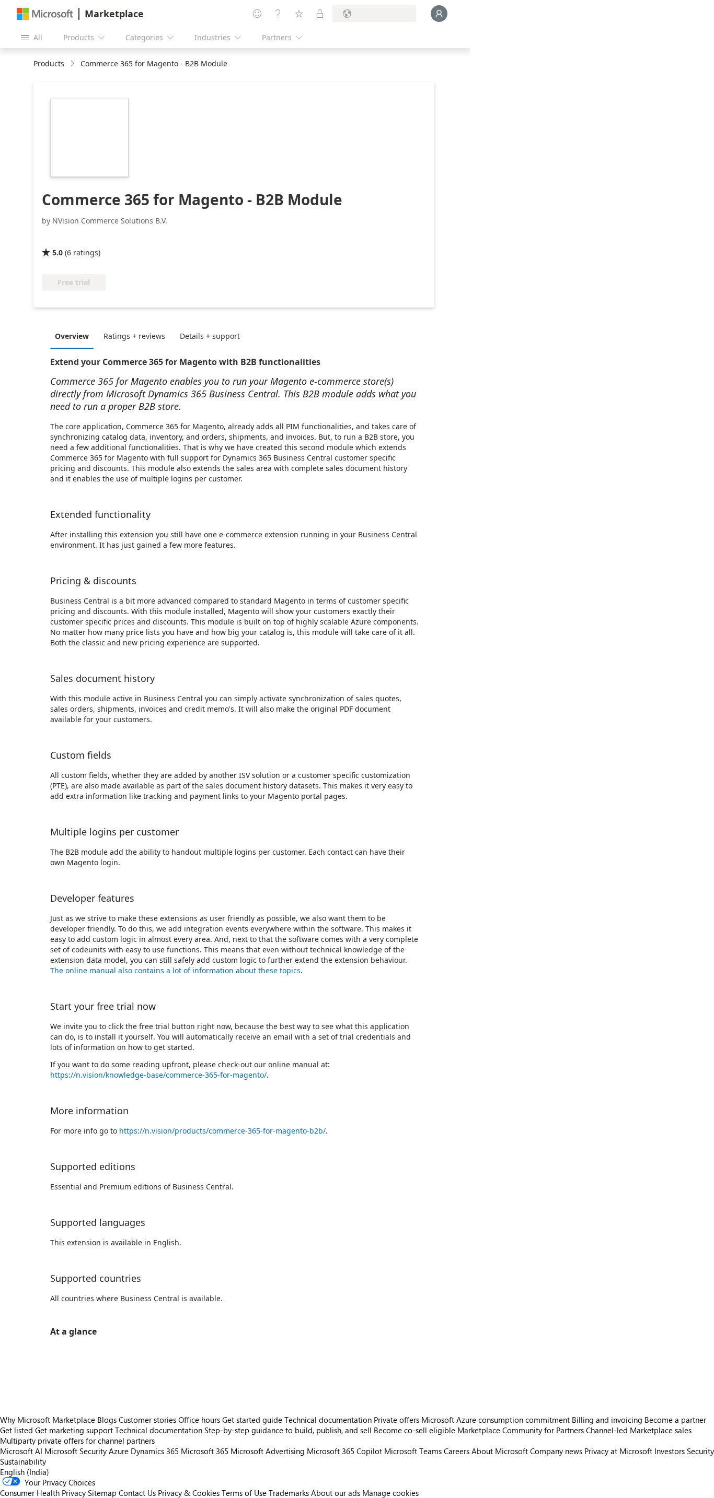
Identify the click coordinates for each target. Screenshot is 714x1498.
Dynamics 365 (155, 1451)
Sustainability (23, 1461)
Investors (669, 1451)
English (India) (24, 1472)
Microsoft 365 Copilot (344, 1451)
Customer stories (147, 1419)
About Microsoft (499, 1451)
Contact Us (137, 1493)
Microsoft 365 (204, 1451)
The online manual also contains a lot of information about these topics (175, 970)
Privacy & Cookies (189, 1493)
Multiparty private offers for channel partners (77, 1440)
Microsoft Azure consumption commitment (496, 1419)
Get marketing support (74, 1430)
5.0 (57, 252)
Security (700, 1451)
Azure (119, 1451)
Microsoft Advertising (268, 1451)
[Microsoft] (45, 14)
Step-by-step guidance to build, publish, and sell (288, 1430)
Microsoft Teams (413, 1451)
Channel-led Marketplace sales (639, 1430)
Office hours (199, 1419)
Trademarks (289, 1493)
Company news (556, 1451)
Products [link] (48, 63)
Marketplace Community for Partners (520, 1430)
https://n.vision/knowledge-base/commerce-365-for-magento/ (158, 1075)
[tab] (74, 335)
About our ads (335, 1493)
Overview (72, 336)
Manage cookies (390, 1493)
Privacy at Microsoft (618, 1451)
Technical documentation (328, 1419)
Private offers (396, 1419)
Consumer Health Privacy (43, 1493)
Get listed (16, 1430)
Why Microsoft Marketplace (47, 1419)
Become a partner (675, 1419)
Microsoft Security (75, 1451)
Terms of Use (244, 1493)
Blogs (107, 1419)
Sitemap (102, 1493)
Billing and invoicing (607, 1419)
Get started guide (252, 1419)
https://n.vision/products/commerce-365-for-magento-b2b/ (222, 1131)
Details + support (210, 336)
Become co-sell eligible (414, 1430)
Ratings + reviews (134, 336)
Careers (456, 1451)
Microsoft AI (21, 1451)
